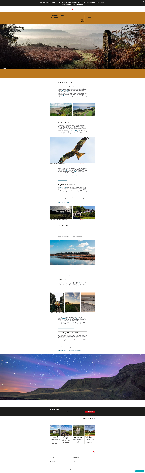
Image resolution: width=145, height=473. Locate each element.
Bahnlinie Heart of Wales (63, 187)
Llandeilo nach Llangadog (62, 197)
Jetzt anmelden (90, 411)
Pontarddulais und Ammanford (77, 194)
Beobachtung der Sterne (71, 337)
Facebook (74, 461)
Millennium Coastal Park (67, 95)
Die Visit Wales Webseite (52, 461)
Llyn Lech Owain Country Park (63, 270)
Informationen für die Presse (76, 457)
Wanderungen (75, 286)
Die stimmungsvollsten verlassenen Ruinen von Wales (66, 437)
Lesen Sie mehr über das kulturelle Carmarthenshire (66, 327)
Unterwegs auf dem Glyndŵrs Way (55, 437)
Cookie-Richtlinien (52, 458)
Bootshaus (76, 318)
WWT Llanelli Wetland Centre (75, 130)
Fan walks (76, 229)
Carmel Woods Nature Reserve (66, 234)
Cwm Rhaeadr (75, 171)
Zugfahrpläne (72, 199)
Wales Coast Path (61, 85)
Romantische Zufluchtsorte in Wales (78, 437)
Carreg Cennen (81, 282)
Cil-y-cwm (65, 170)
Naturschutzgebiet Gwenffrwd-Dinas (66, 175)
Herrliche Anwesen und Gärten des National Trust (89, 437)
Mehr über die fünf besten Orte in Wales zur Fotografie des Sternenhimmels (69, 350)
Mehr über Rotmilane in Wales (62, 179)
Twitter (73, 458)
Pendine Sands (75, 88)
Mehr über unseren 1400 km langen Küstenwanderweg (66, 99)
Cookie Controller (52, 457)
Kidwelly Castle (78, 285)
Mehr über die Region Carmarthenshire (64, 202)
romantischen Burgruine (64, 318)
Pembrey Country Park (64, 90)
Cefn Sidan (67, 91)
